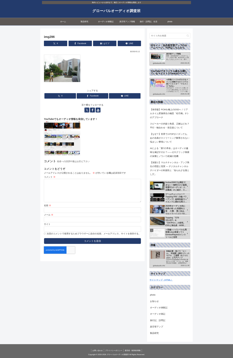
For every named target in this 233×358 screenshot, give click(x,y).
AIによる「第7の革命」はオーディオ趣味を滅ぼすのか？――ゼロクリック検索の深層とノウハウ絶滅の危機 (169, 152)
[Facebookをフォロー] (92, 110)
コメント (49, 177)
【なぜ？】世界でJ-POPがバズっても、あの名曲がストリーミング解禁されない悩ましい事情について (169, 138)
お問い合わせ (97, 350)
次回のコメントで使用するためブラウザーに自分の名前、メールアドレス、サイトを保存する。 (94, 233)
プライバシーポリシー (113, 350)
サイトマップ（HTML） (161, 280)
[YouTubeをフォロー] (98, 110)
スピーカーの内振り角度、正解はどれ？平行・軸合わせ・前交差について (169, 126)
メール (48, 215)
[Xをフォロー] (86, 110)
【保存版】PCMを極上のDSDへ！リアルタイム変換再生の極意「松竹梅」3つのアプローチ (169, 113)
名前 (47, 205)
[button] (188, 35)
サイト (47, 224)
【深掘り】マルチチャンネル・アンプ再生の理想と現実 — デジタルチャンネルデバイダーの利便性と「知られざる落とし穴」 (169, 168)
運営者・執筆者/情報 (133, 350)
